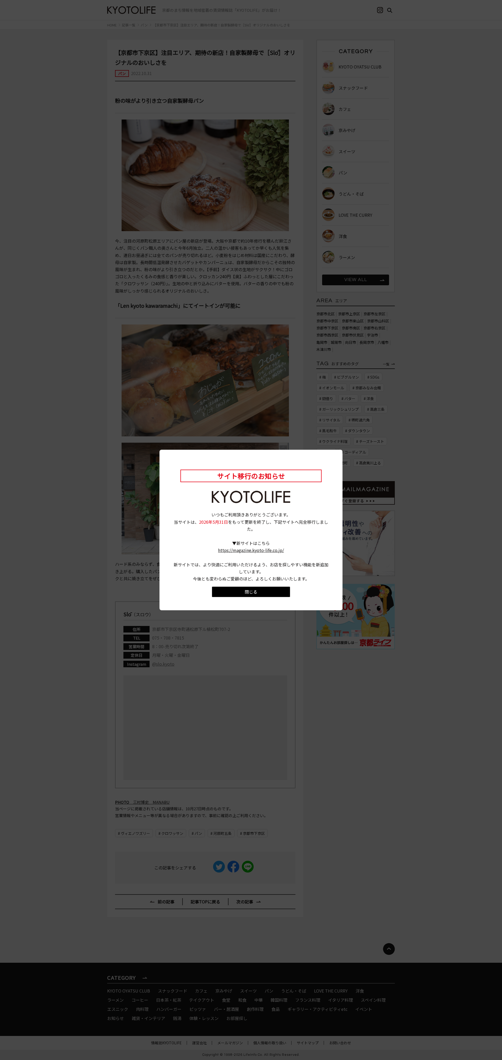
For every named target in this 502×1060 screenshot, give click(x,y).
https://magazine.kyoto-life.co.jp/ (251, 550)
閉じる (251, 592)
